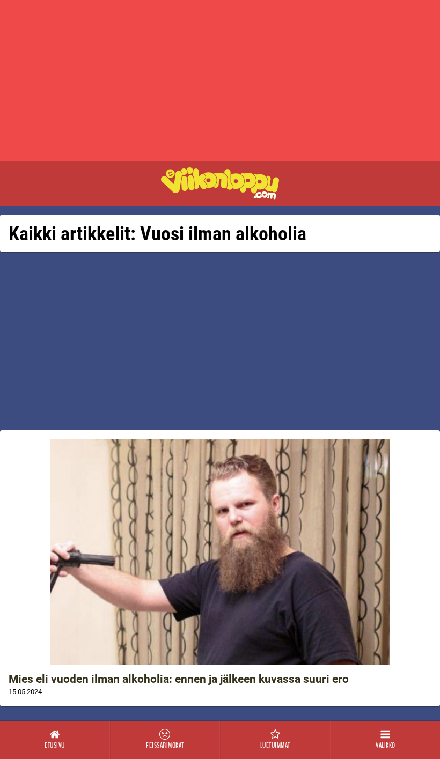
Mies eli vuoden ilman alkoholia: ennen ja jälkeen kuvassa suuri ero (179, 679)
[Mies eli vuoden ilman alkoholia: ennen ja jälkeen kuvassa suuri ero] (220, 552)
